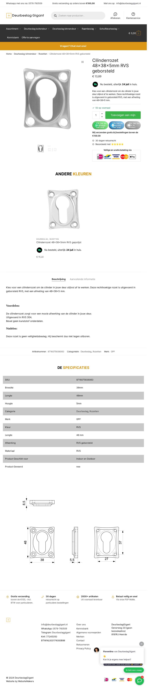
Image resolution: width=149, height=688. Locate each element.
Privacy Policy (83, 648)
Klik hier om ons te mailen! (134, 125)
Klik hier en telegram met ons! (117, 125)
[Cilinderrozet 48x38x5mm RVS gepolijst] (63, 209)
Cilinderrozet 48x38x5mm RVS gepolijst (58, 242)
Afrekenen (115, 18)
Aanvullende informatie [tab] (82, 279)
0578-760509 (35, 3)
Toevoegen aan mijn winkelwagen (123, 116)
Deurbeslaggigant (61, 632)
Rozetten (43, 54)
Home (9, 54)
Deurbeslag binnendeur (25, 54)
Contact (80, 640)
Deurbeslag (42, 239)
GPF (113, 351)
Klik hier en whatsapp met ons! (101, 125)
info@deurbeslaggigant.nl (128, 3)
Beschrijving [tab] (59, 279)
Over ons (81, 624)
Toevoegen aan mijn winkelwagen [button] (63, 262)
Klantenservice (133, 18)
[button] (82, 62)
